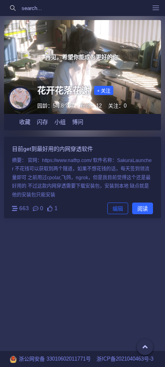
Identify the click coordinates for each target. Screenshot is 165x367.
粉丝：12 (91, 106)
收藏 (24, 122)
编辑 (118, 209)
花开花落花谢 (63, 90)
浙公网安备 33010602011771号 (55, 359)
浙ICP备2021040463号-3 (125, 359)
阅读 (142, 209)
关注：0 (117, 106)
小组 (60, 122)
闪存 (42, 122)
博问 (77, 122)
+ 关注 (104, 91)
